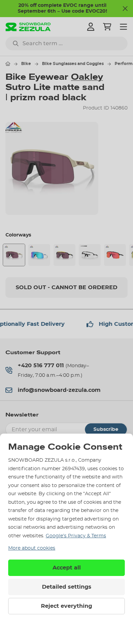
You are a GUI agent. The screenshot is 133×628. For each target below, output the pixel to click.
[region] (66, 168)
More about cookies (31, 548)
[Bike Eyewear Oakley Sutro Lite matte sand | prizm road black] (14, 255)
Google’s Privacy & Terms (76, 536)
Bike (26, 64)
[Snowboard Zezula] (28, 27)
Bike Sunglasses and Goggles (73, 64)
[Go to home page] (8, 64)
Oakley (87, 77)
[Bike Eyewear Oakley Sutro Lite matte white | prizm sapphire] (39, 255)
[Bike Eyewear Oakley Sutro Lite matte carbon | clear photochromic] (89, 255)
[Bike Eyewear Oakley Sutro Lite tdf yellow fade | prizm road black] (64, 255)
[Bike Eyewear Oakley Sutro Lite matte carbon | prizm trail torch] (115, 255)
